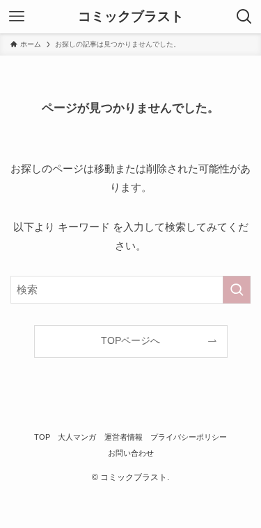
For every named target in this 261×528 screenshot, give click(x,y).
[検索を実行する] (237, 290)
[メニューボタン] (16, 16)
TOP (42, 437)
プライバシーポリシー (188, 437)
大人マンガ (77, 437)
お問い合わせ (131, 453)
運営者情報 (123, 437)
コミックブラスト (131, 17)
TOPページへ (130, 341)
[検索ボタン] (244, 16)
